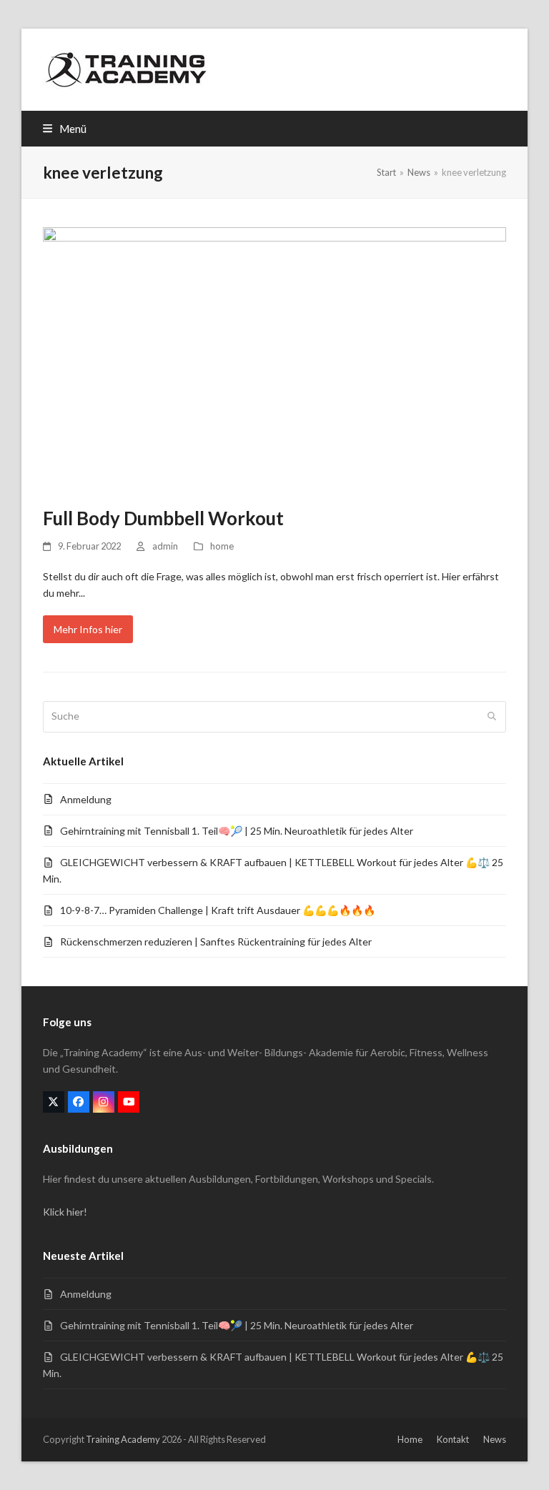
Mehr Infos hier (88, 629)
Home (409, 1439)
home (222, 546)
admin (165, 546)
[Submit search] (492, 717)
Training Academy (123, 1439)
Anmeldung (86, 799)
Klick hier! (65, 1212)
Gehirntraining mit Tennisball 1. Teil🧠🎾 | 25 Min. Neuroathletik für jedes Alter (236, 831)
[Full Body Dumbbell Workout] (274, 358)
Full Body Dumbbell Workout (163, 518)
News (494, 1439)
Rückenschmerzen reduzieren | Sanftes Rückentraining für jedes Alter (216, 941)
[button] (64, 128)
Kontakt (453, 1439)
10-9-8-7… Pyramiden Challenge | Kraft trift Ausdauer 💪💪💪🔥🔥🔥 (217, 910)
